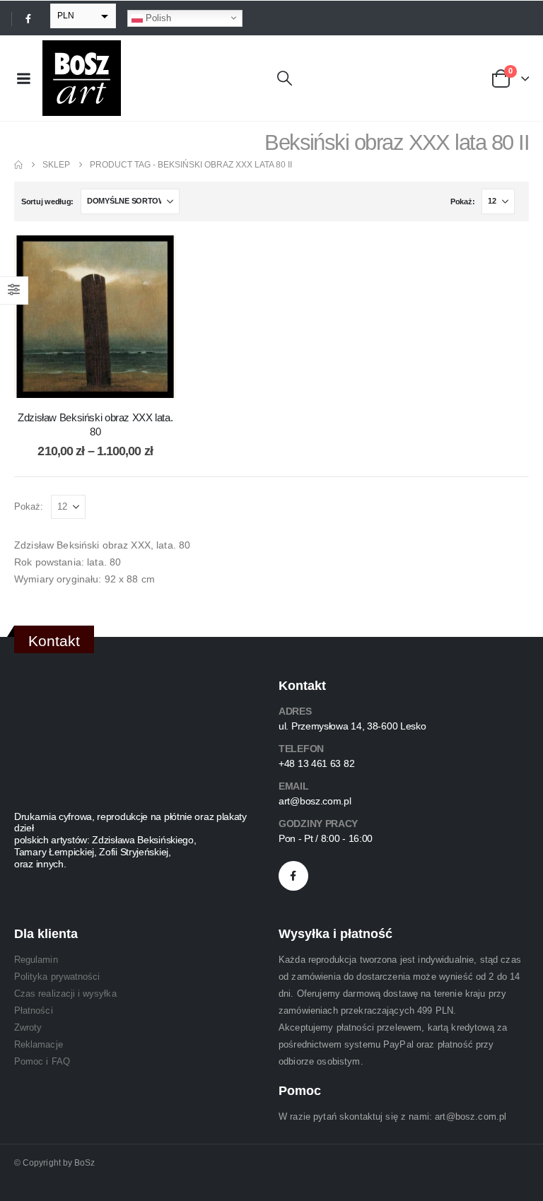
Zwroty (28, 1027)
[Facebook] (28, 18)
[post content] (95, 316)
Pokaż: (462, 201)
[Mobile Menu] (23, 78)
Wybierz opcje (106, 383)
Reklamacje (38, 1044)
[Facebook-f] (293, 876)
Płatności (33, 1010)
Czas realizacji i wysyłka (65, 993)
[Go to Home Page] (18, 164)
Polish (157, 17)
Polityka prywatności (57, 976)
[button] (284, 78)
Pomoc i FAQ (42, 1061)
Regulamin (36, 959)
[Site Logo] (81, 78)
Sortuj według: (47, 201)
